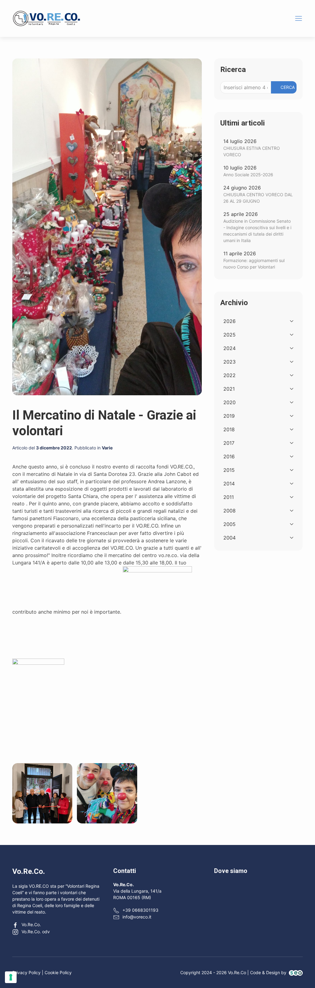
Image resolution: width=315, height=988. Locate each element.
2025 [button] (229, 335)
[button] (298, 18)
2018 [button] (229, 429)
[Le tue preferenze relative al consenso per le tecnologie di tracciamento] (11, 977)
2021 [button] (229, 389)
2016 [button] (229, 456)
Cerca (288, 87)
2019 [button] (229, 416)
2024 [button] (229, 348)
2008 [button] (229, 511)
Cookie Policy (58, 972)
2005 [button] (229, 524)
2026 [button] (229, 321)
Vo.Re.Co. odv (36, 931)
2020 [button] (229, 402)
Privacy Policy (26, 972)
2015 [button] (229, 470)
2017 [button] (228, 443)
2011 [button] (228, 497)
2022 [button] (229, 375)
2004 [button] (229, 538)
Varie (107, 447)
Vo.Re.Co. (31, 924)
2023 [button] (229, 362)
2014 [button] (229, 483)
